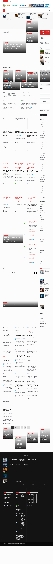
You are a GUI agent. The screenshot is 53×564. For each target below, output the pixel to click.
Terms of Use (42, 326)
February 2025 (42, 153)
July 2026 (41, 124)
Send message (43, 115)
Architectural (42, 204)
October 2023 (42, 183)
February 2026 (42, 131)
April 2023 (41, 194)
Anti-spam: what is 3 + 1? (44, 110)
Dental (41, 213)
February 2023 (42, 197)
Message (41, 103)
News (41, 243)
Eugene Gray (25, 86)
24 (28, 502)
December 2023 (42, 179)
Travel (8, 168)
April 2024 (41, 172)
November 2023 (42, 181)
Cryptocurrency (42, 212)
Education (8, 163)
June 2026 (41, 126)
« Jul (28, 507)
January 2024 (42, 177)
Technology (29, 33)
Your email (41, 95)
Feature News (8, 164)
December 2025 (42, 135)
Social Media (42, 250)
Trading (41, 259)
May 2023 (41, 192)
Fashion (4, 164)
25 (25, 427)
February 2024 (42, 175)
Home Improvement (6, 167)
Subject (41, 99)
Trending (45, 33)
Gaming (41, 226)
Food (3, 166)
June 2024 (41, 168)
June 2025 (41, 146)
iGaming (41, 235)
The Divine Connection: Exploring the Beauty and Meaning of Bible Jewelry (19, 304)
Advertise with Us (43, 323)
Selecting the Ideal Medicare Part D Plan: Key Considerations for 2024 (20, 132)
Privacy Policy (19, 484)
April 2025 (41, 150)
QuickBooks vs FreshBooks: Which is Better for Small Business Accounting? (31, 104)
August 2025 (42, 142)
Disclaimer (41, 318)
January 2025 (42, 155)
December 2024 (42, 157)
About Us (41, 316)
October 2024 (42, 161)
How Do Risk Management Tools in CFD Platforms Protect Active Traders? (46, 16)
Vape (40, 263)
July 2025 (41, 144)
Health (45, 61)
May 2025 (41, 148)
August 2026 (42, 122)
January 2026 (42, 133)
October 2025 (42, 139)
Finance (46, 56)
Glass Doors (42, 230)
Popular (48, 31)
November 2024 (42, 159)
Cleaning (41, 210)
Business (41, 208)
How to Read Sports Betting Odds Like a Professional (10, 14)
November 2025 (42, 137)
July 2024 (41, 166)
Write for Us (42, 321)
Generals (41, 228)
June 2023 (41, 190)
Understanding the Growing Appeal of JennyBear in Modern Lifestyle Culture (14, 47)
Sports (41, 254)
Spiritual (41, 252)
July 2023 (41, 188)
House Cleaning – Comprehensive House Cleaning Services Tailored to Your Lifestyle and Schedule (32, 384)
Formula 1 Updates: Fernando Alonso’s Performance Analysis (12, 94)
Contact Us (41, 324)
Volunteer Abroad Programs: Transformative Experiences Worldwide (20, 511)
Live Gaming (42, 239)
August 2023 (42, 186)
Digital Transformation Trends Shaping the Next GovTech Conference (20, 74)
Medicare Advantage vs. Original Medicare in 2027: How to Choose (8, 381)
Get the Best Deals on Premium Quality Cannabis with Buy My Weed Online (32, 204)
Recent (43, 31)
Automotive (24, 80)
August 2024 (42, 164)
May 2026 (41, 128)
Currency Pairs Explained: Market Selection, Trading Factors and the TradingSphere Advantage (47, 298)
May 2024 (41, 170)
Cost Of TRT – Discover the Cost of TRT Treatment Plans (20, 356)
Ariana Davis (31, 40)
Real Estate (42, 246)
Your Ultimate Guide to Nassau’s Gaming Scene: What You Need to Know (12, 104)
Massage (41, 241)
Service (41, 248)
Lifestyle (6, 42)
